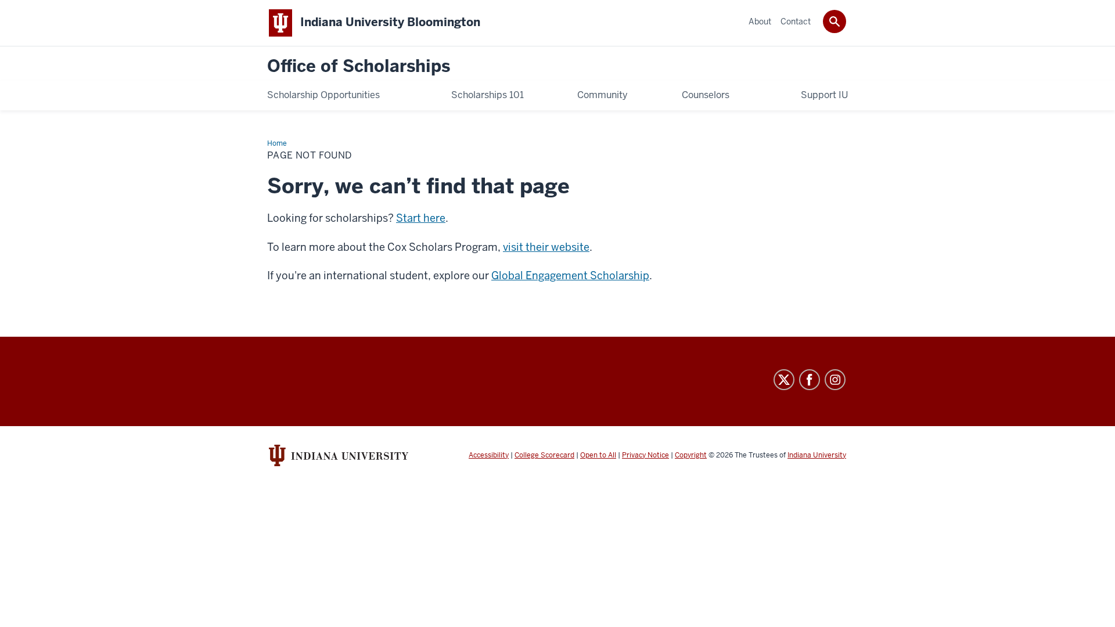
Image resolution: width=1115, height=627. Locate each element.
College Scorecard (544, 455)
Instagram (835, 379)
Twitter (784, 379)
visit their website (546, 247)
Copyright (691, 455)
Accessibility (489, 455)
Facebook (809, 379)
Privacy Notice (645, 455)
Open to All (598, 455)
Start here (420, 218)
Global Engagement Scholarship (570, 275)
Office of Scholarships (358, 66)
